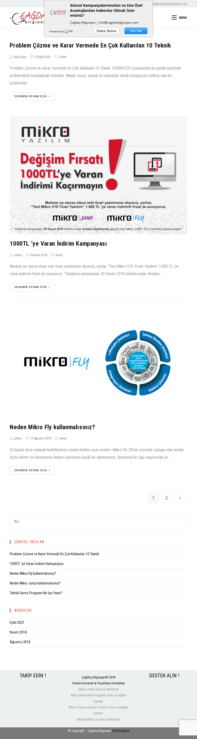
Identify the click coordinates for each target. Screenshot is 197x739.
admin (18, 255)
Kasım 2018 (18, 632)
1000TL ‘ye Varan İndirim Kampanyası (58, 243)
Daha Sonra (106, 31)
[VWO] (70, 31)
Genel (62, 57)
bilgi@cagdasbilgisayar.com (168, 4)
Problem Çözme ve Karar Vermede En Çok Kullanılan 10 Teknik (90, 45)
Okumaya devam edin (30, 96)
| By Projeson (120, 731)
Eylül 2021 (17, 622)
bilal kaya (20, 57)
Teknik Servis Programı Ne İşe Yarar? (36, 593)
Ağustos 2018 (20, 642)
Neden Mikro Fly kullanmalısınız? (52, 427)
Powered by (57, 31)
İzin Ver (136, 31)
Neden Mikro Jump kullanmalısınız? (35, 583)
